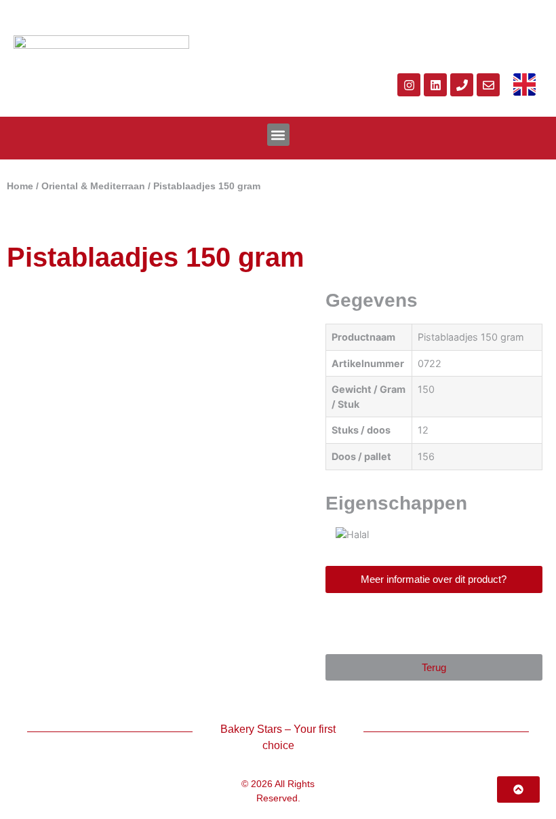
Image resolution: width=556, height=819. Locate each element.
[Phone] (461, 84)
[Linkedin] (435, 84)
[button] (278, 134)
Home (20, 186)
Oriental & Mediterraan (93, 186)
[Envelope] (488, 84)
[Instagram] (408, 84)
